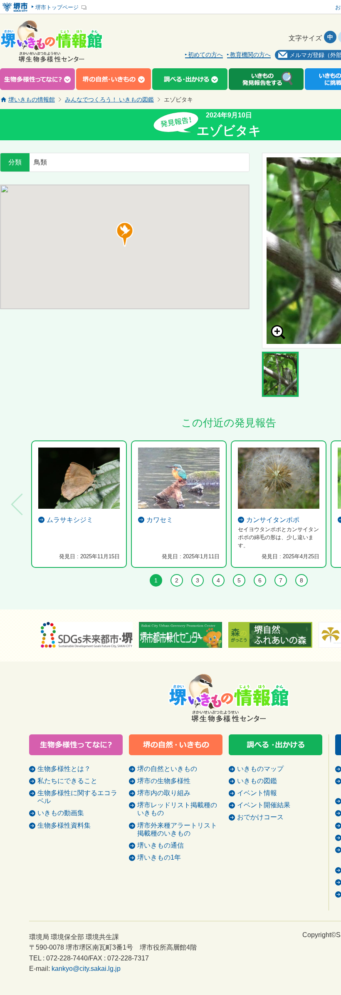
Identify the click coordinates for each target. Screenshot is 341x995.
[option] (79, 504)
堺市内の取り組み (163, 792)
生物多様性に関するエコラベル (77, 796)
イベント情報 (257, 792)
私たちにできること (67, 780)
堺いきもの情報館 (31, 99)
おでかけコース (260, 817)
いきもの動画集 (60, 812)
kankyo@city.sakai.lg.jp (86, 968)
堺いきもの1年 (159, 857)
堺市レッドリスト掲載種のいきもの (177, 808)
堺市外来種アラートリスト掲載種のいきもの (177, 829)
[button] (125, 234)
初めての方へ (205, 55)
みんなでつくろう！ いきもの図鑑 (109, 99)
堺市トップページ (57, 7)
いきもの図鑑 (257, 780)
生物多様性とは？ (64, 768)
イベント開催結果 (263, 804)
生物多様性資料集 (64, 825)
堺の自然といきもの (167, 768)
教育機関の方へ (250, 55)
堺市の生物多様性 (163, 780)
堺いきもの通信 (160, 845)
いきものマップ (260, 768)
